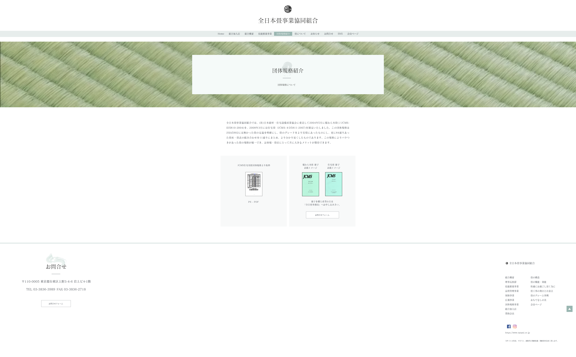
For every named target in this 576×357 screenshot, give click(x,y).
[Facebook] (509, 326)
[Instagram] (515, 326)
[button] (300, 34)
